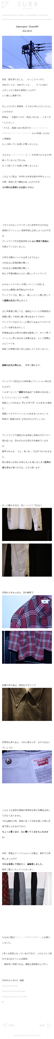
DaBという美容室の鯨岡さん (28, 937)
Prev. (12, 1025)
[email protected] (9, 986)
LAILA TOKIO (18, 155)
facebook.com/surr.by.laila (13, 991)
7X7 (29, 155)
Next (42, 1025)
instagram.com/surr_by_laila (14, 996)
